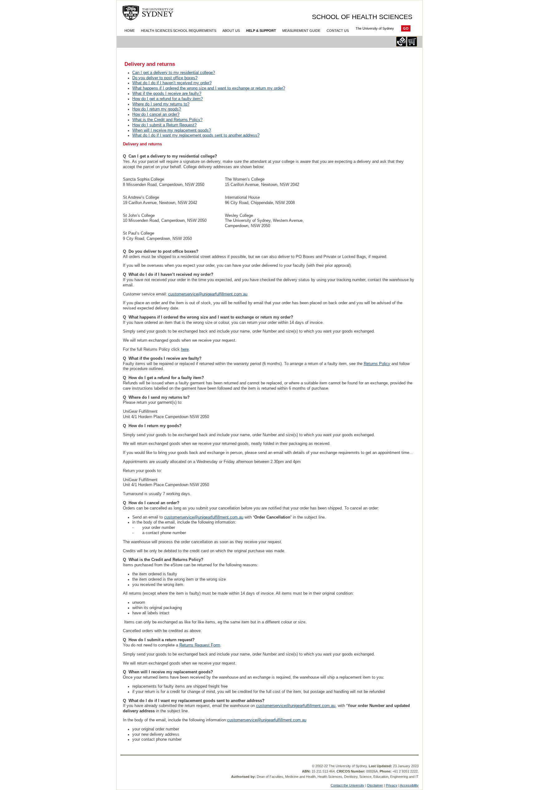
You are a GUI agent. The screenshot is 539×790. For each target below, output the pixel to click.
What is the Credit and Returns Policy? (167, 119)
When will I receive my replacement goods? (171, 130)
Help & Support (261, 30)
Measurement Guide (301, 30)
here (185, 349)
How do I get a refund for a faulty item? (167, 98)
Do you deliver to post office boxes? (164, 78)
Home (129, 30)
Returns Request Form (199, 645)
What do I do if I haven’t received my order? (171, 82)
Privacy (391, 785)
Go (406, 28)
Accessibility (409, 785)
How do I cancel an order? (155, 114)
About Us (231, 30)
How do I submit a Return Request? (164, 125)
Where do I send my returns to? (160, 104)
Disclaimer (375, 785)
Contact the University (347, 785)
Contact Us (338, 30)
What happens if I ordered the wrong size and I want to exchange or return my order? (208, 88)
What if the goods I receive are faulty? (166, 93)
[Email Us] (401, 45)
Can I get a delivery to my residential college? (173, 72)
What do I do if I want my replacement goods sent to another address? (196, 135)
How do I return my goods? (156, 109)
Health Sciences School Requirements (178, 30)
